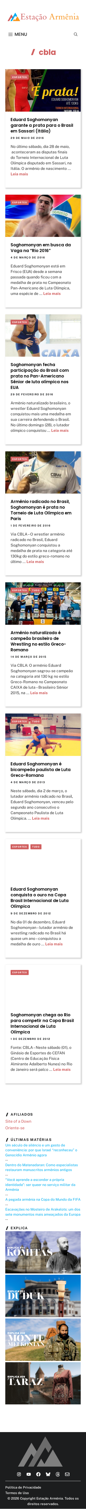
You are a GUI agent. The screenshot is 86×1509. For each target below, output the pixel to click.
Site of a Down (18, 1121)
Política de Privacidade (23, 1487)
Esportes (19, 77)
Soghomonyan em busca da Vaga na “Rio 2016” (41, 248)
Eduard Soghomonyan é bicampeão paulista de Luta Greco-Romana (41, 769)
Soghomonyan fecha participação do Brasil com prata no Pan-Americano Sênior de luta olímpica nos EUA (40, 376)
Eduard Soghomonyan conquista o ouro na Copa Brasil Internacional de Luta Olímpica (40, 897)
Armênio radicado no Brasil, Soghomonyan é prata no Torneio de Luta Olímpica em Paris (41, 510)
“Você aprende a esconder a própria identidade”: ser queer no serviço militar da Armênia (40, 1185)
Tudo (36, 590)
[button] (76, 34)
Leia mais (19, 174)
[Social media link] (19, 1474)
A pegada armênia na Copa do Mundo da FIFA (42, 1199)
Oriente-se (14, 1128)
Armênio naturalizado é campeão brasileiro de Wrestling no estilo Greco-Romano (38, 641)
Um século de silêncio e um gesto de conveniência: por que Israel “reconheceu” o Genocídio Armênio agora (41, 1150)
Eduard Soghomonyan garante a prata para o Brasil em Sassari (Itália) (42, 125)
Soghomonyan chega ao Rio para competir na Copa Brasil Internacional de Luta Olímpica (42, 1023)
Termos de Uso (17, 1493)
